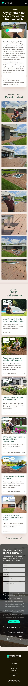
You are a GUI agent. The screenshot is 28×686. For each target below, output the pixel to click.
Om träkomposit (14, 660)
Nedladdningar (14, 673)
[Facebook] (9, 681)
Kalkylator (14, 665)
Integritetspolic (20, 617)
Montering (14, 668)
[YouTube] (12, 681)
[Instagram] (15, 681)
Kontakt (14, 675)
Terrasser (14, 663)
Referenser (14, 670)
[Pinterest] (18, 681)
